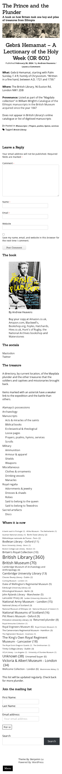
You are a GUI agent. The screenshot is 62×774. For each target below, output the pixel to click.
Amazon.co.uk (37, 319)
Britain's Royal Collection (20, 552)
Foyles (30, 326)
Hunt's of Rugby (31, 329)
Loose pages (12, 433)
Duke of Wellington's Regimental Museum (27, 584)
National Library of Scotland (17, 605)
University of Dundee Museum (42, 652)
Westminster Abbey (49, 669)
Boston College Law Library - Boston (18, 549)
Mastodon (8, 353)
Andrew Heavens (46, 63)
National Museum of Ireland (45, 609)
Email (6, 212)
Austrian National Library (14, 535)
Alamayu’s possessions (16, 407)
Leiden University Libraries (37, 598)
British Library (20, 129)
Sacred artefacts (12, 510)
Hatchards (42, 326)
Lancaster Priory (12, 597)
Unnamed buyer (36, 656)
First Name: (9, 697)
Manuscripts (21, 126)
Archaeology (9, 411)
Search (6, 736)
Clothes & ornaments (18, 471)
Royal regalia (10, 484)
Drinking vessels (15, 476)
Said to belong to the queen (21, 501)
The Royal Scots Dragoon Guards (17, 645)
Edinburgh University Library (16, 587)
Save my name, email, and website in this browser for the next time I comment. (30, 239)
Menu (7, 768)
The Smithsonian (41, 645)
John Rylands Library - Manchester (22, 594)
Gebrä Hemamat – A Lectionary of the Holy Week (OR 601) (31, 51)
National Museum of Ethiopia (16, 609)
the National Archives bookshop (28, 331)
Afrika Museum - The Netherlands (41, 531)
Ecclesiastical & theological (21, 429)
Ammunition (12, 450)
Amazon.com (16, 322)
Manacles (11, 480)
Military (6, 446)
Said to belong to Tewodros (21, 505)
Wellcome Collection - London (20, 669)
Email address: (11, 714)
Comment (8, 163)
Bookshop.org (17, 326)
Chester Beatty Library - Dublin (17, 577)
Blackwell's (32, 322)
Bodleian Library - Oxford (20, 541)
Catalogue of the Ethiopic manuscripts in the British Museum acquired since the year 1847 (30, 104)
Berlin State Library (37, 534)
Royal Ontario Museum (46, 627)
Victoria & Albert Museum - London (29, 662)
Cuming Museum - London (14, 581)
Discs (8, 514)
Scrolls (9, 441)
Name (6, 201)
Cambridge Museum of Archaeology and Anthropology (23, 568)
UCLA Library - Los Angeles (14, 652)
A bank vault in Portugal (13, 531)
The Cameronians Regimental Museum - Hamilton (27, 630)
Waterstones (16, 336)
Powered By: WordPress (31, 762)
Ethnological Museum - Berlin (17, 591)
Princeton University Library (17, 619)
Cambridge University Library (24, 573)
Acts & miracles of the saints (22, 420)
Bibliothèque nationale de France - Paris (21, 538)
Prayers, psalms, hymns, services (44, 126)
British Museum (19, 562)
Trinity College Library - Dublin (18, 648)
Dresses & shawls (15, 493)
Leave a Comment (31, 66)
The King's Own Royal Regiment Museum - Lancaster (24, 639)
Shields (9, 458)
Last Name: (9, 706)
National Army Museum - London (27, 601)
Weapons (11, 463)
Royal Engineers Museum (18, 626)
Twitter (6, 357)
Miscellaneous (10, 467)
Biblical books (13, 424)
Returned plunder (46, 619)
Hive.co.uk (15, 329)
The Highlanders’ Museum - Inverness (19, 634)
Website (6, 223)
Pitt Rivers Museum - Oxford (21, 616)
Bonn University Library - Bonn (16, 545)
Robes (9, 497)
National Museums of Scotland (25, 612)
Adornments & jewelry (18, 488)
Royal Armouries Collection (14, 623)
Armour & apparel (16, 454)
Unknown (13, 656)
